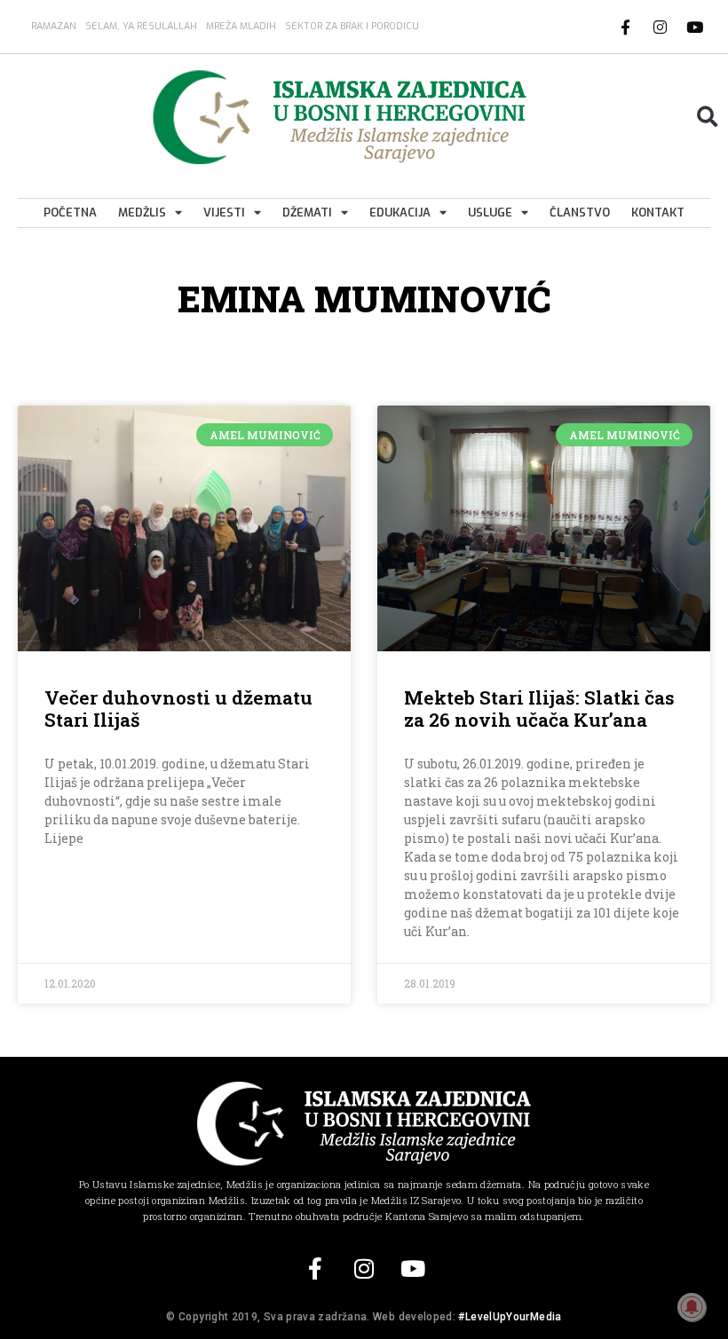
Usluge (490, 212)
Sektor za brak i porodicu (352, 26)
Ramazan (53, 26)
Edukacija (400, 212)
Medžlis (142, 212)
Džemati (307, 212)
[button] (707, 117)
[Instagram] (660, 27)
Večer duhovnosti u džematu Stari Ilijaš (178, 708)
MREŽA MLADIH (241, 26)
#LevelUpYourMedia (509, 1317)
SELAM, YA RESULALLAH (141, 26)
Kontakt (657, 212)
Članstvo (580, 212)
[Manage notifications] (691, 1307)
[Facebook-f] (626, 27)
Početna (70, 212)
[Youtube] (695, 27)
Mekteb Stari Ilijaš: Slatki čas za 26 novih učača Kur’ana (539, 708)
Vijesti (224, 212)
